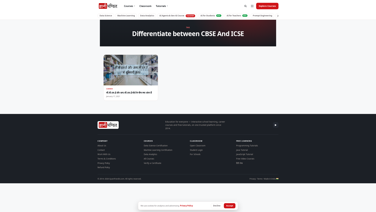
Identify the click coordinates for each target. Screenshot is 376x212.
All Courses (149, 158)
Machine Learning (126, 15)
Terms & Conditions (107, 158)
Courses (129, 6)
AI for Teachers (237, 15)
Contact (101, 150)
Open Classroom (197, 145)
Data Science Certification (156, 145)
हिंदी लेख (239, 163)
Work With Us (104, 154)
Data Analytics (147, 15)
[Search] (245, 6)
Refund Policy (104, 167)
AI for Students (210, 15)
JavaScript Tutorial (244, 154)
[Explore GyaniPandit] (252, 6)
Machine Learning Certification (158, 150)
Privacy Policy (104, 163)
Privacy (253, 178)
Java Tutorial (242, 150)
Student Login (196, 150)
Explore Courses (267, 5)
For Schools (195, 154)
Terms (259, 178)
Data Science (106, 15)
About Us (102, 145)
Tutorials (162, 6)
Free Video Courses (245, 158)
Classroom (145, 6)
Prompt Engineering (262, 15)
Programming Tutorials (247, 145)
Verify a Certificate (152, 163)
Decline (216, 205)
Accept (229, 205)
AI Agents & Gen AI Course (176, 15)
